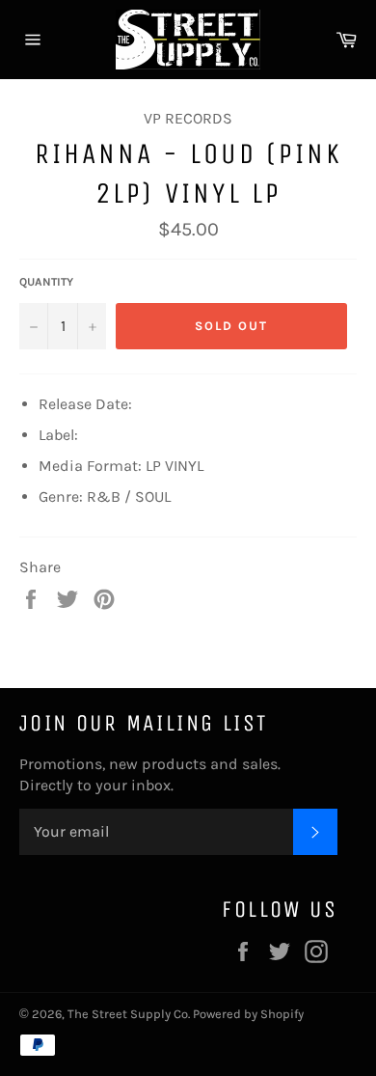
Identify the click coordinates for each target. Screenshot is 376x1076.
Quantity (46, 282)
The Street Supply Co (127, 1014)
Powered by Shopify (248, 1014)
